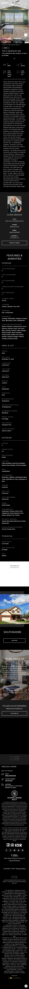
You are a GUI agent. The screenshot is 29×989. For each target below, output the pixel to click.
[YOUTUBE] (14, 850)
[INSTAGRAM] (10, 850)
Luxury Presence (14, 860)
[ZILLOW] (18, 850)
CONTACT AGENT (14, 242)
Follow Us (14, 713)
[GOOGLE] (22, 850)
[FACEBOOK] (6, 850)
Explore (14, 640)
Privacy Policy (21, 868)
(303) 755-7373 (14, 226)
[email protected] (19, 881)
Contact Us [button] (14, 690)
